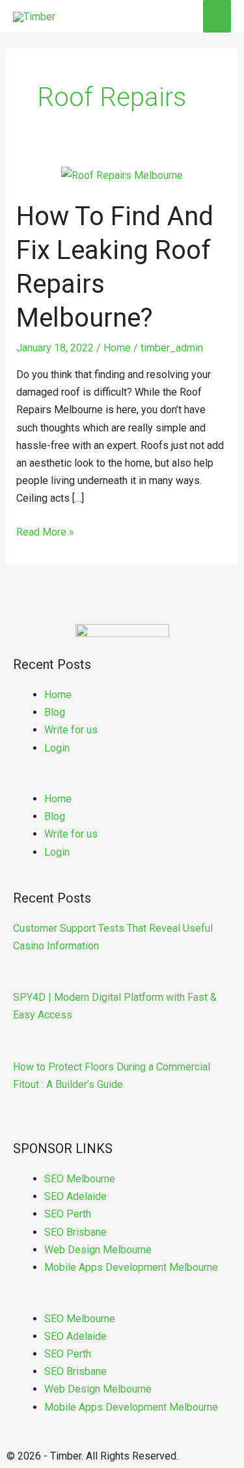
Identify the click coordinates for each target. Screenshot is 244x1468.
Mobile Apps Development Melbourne (131, 1267)
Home (117, 348)
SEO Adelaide (75, 1196)
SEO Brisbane (75, 1232)
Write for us (71, 730)
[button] (122, 781)
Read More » (45, 530)
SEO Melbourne (79, 1179)
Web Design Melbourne (98, 1250)
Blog (54, 712)
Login (57, 748)
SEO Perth (67, 1214)
